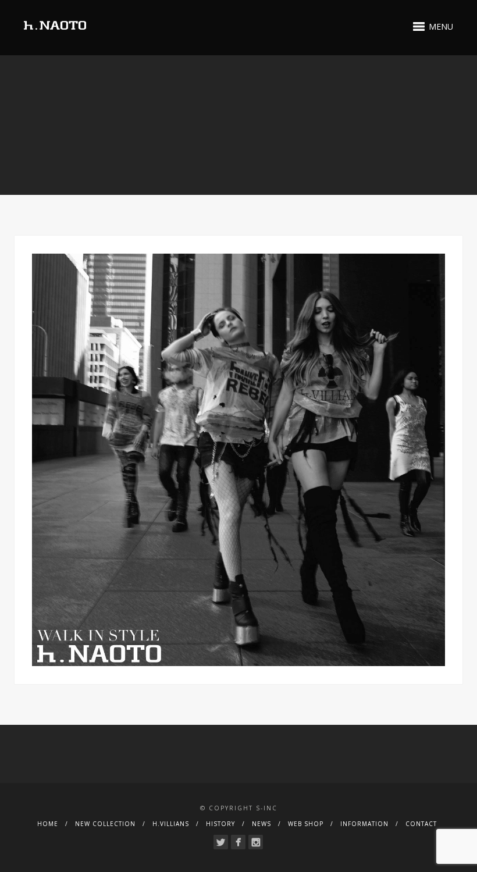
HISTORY (220, 824)
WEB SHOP (305, 824)
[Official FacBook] (238, 842)
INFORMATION (364, 824)
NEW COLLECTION (105, 824)
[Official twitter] (220, 842)
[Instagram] (255, 842)
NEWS (261, 824)
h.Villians (170, 824)
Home (47, 824)
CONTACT (421, 824)
